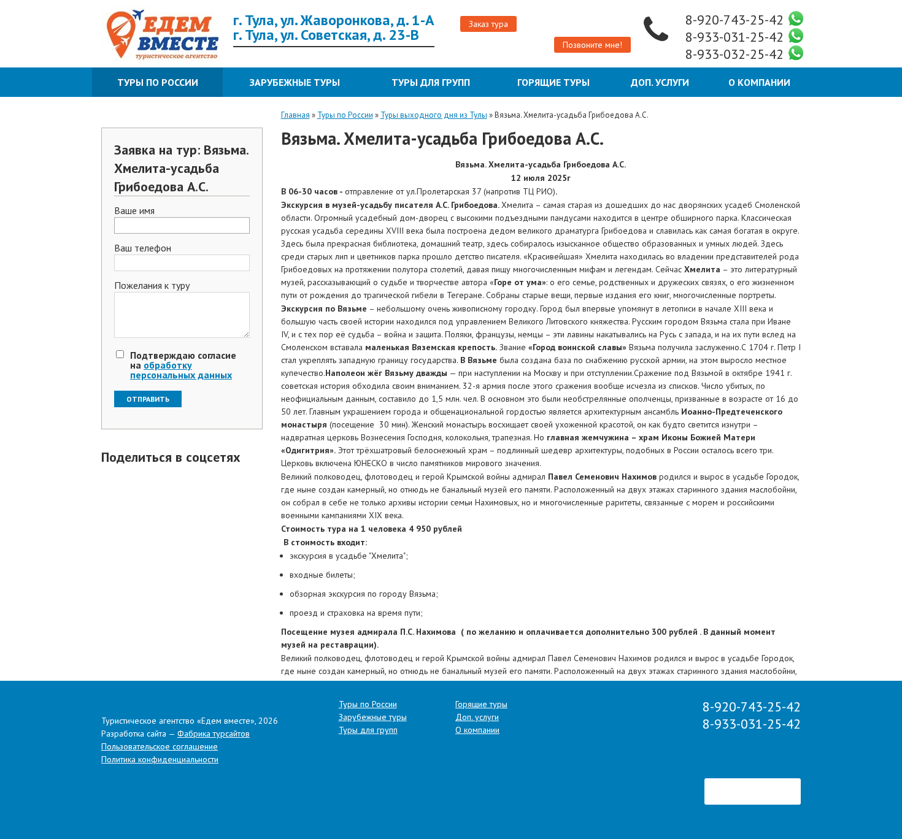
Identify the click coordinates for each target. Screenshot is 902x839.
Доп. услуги (660, 82)
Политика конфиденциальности (159, 759)
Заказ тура (488, 23)
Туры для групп (430, 82)
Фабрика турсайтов (213, 733)
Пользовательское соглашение (159, 746)
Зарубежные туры (295, 82)
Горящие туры (553, 82)
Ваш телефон (142, 248)
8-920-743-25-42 (736, 19)
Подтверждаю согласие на (183, 365)
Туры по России (157, 82)
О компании (759, 82)
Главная (295, 115)
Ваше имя (134, 210)
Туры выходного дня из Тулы (433, 115)
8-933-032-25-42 (736, 54)
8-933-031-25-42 (736, 36)
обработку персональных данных (181, 370)
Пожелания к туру (152, 285)
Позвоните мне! (592, 44)
